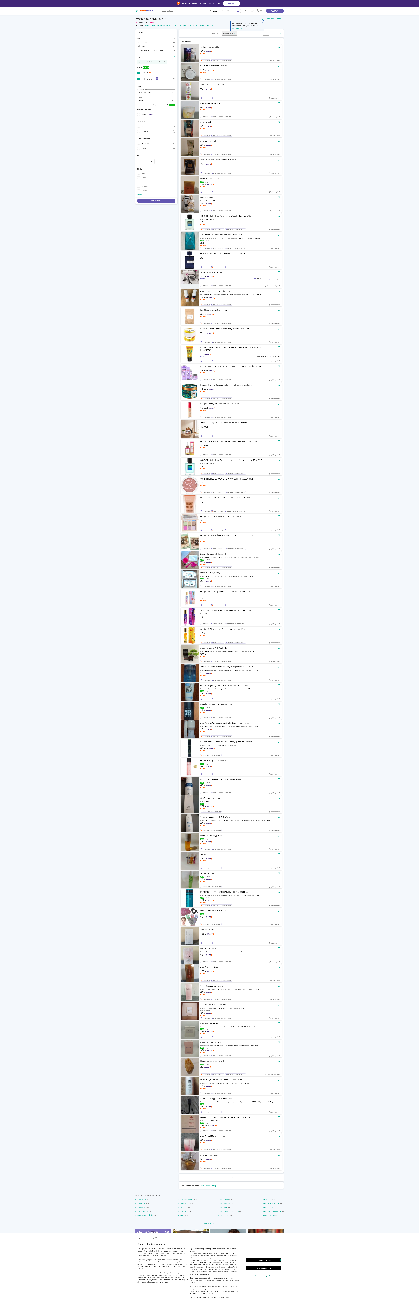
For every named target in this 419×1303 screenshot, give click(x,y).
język (156, 1237)
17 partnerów (172, 1275)
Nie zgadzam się (265, 1268)
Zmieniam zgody (263, 1276)
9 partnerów (165, 1277)
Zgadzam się (265, 1260)
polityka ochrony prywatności (218, 1297)
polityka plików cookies (198, 1297)
